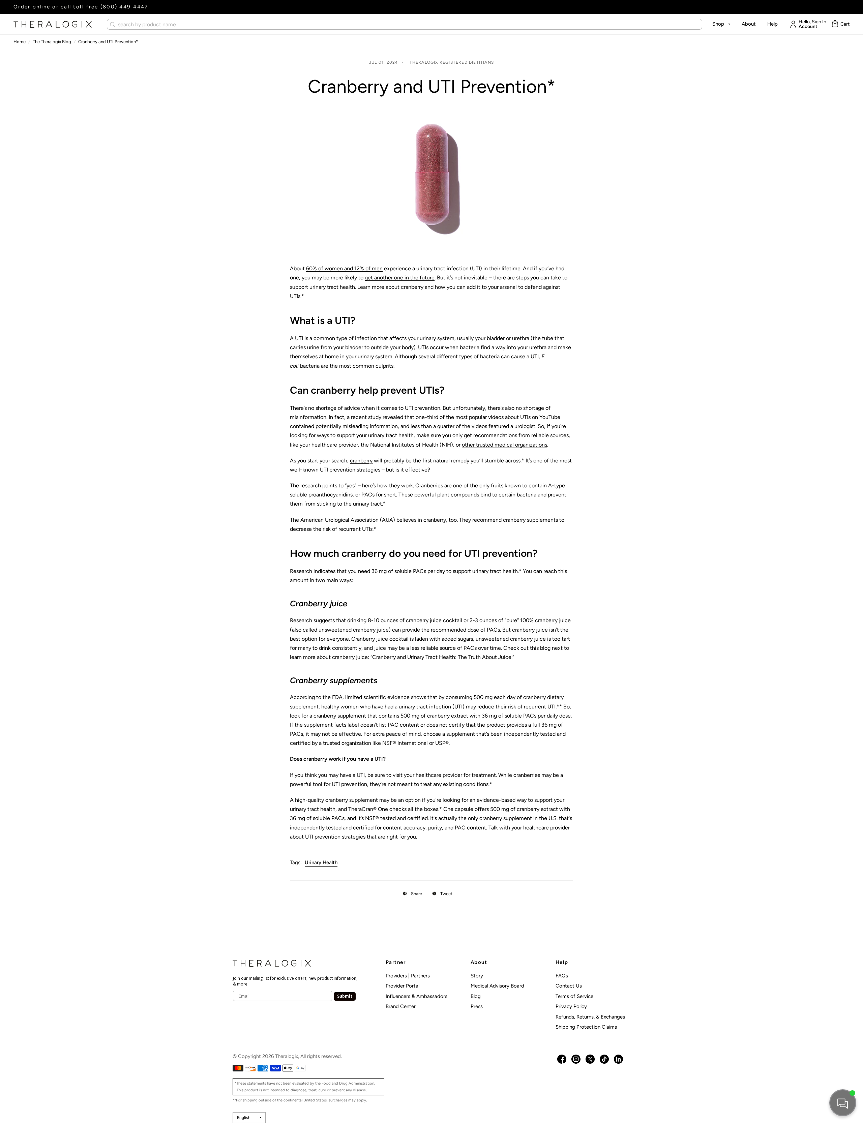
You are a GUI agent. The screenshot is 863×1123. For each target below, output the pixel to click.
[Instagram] (576, 1059)
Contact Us (569, 986)
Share (416, 893)
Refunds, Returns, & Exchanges (590, 1017)
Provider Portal (402, 986)
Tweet (446, 893)
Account (808, 26)
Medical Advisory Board (497, 986)
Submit (344, 996)
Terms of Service (574, 996)
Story (477, 976)
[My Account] (791, 24)
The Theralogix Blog (52, 41)
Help (772, 24)
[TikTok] (604, 1059)
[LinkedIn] (618, 1059)
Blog (476, 996)
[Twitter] (590, 1059)
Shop (718, 24)
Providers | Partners (408, 976)
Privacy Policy (571, 1006)
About (749, 24)
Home (19, 41)
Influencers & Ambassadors (416, 996)
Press (477, 1006)
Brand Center (401, 1006)
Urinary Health (321, 862)
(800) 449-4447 (124, 7)
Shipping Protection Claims (586, 1027)
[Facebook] (562, 1059)
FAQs (562, 976)
